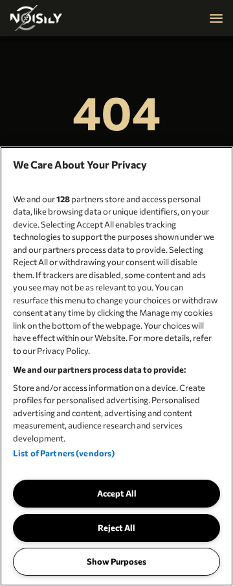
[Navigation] (216, 18)
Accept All (117, 493)
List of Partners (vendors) (64, 453)
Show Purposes (116, 561)
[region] (116, 366)
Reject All (116, 527)
